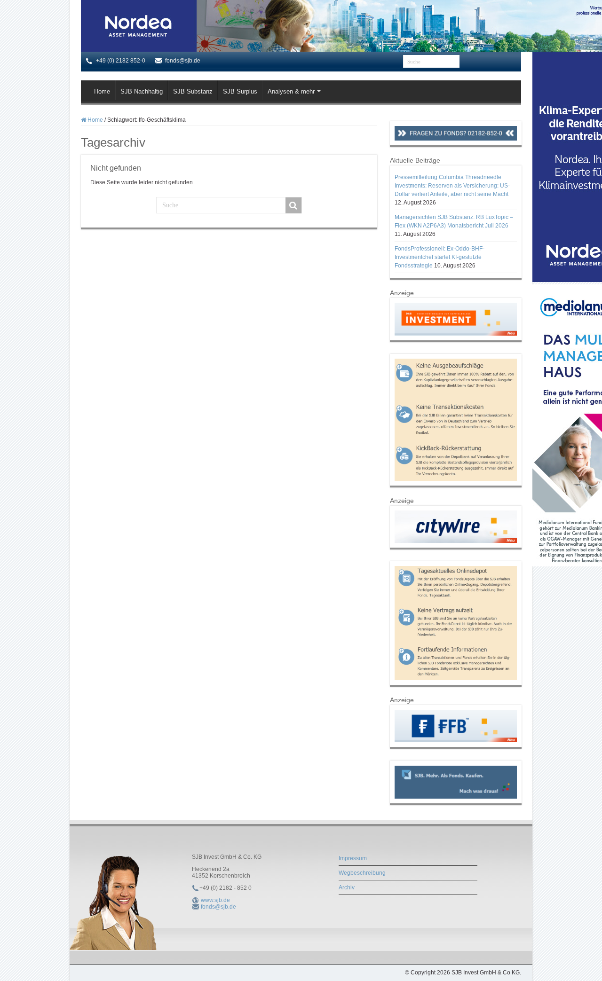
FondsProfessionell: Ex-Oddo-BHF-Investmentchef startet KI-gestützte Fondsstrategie (439, 257)
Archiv (347, 887)
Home (102, 91)
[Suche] (293, 205)
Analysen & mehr (291, 91)
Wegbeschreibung (362, 873)
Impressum (353, 858)
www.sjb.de (215, 900)
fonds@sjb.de (218, 906)
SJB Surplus (240, 91)
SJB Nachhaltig (141, 91)
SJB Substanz (193, 91)
